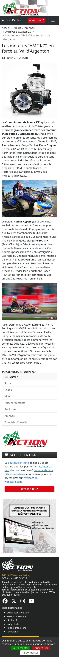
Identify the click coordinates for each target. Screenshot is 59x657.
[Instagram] (23, 602)
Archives (30, 28)
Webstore (35, 20)
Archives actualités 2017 (19, 31)
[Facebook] (5, 602)
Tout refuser (40, 648)
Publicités (10, 409)
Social (8, 383)
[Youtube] (31, 602)
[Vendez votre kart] (29, 526)
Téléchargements (15, 403)
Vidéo (8, 396)
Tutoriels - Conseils (16, 422)
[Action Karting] (29, 7)
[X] (14, 602)
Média (17, 28)
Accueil (6, 28)
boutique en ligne (18, 462)
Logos (8, 390)
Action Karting (12, 20)
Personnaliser (30, 652)
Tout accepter (20, 648)
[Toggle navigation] (52, 20)
